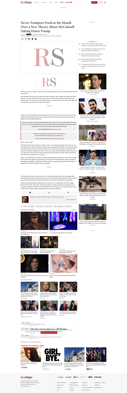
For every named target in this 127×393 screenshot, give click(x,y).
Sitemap (97, 385)
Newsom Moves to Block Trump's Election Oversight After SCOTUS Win (29, 313)
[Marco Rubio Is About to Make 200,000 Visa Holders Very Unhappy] (92, 81)
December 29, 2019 (56, 129)
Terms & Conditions (87, 387)
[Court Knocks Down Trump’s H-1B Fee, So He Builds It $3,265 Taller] (68, 305)
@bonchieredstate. (60, 196)
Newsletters (98, 387)
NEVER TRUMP (68, 206)
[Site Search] (104, 2)
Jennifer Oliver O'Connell (26, 316)
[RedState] (26, 2)
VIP (58, 390)
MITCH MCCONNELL (58, 206)
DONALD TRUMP (39, 206)
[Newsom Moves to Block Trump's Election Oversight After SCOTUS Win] (29, 305)
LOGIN (100, 2)
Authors (36, 2)
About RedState (61, 382)
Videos (51, 2)
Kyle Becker (62, 298)
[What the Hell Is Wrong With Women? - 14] (31, 354)
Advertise (84, 385)
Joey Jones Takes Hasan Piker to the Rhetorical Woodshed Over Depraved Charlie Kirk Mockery (92, 143)
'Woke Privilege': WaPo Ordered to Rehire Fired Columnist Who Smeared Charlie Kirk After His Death (92, 195)
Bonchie (24, 34)
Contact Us (60, 385)
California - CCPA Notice (100, 382)
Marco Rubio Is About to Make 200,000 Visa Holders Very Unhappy (93, 92)
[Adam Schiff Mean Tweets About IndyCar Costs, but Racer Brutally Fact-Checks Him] (49, 286)
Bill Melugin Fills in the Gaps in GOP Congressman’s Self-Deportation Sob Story (52, 364)
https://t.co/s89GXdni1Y (57, 135)
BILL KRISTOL (31, 206)
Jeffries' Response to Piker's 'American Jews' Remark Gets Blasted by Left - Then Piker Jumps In (93, 169)
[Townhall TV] (68, 2)
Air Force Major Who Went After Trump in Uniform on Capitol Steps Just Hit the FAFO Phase (29, 294)
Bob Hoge (42, 298)
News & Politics (74, 385)
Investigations (74, 382)
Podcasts (44, 2)
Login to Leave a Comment (48, 332)
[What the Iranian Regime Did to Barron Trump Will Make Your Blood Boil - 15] (96, 354)
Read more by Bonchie (71, 199)
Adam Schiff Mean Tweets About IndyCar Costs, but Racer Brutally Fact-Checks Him (48, 294)
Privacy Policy (86, 390)
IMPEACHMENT (48, 206)
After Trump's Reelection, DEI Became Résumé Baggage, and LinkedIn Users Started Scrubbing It (92, 222)
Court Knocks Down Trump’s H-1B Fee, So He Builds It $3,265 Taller (68, 312)
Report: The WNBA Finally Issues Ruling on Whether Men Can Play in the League (68, 294)
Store (56, 2)
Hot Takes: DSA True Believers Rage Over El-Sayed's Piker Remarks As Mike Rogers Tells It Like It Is (92, 117)
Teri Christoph (24, 298)
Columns (72, 390)
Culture (72, 387)
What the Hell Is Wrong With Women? (29, 364)
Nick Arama (42, 318)
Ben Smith (62, 315)
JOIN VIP (94, 2)
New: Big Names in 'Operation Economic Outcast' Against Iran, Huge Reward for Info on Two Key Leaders (48, 314)
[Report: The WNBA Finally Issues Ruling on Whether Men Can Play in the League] (68, 286)
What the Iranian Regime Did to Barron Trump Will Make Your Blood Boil (96, 364)
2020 (25, 206)
